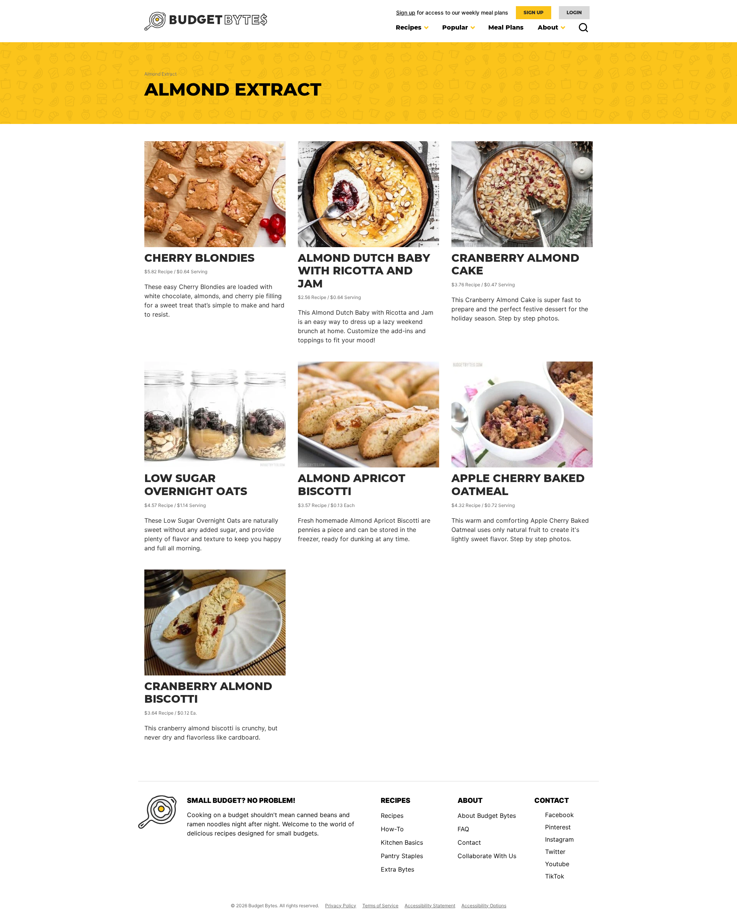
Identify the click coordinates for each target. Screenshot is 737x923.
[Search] (581, 27)
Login (574, 12)
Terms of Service (380, 905)
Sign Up (534, 12)
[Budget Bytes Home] (205, 21)
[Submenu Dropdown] (426, 28)
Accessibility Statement (430, 905)
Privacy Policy (340, 905)
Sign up (405, 12)
